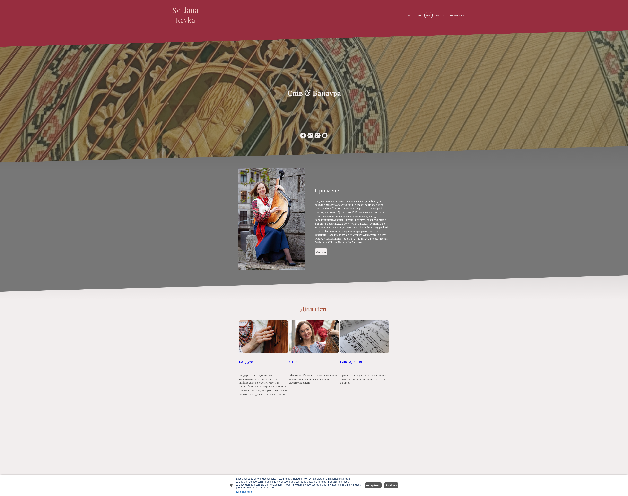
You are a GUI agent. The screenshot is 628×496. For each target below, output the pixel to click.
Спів (293, 361)
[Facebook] (303, 135)
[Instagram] (310, 135)
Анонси (321, 252)
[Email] (325, 135)
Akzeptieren (373, 485)
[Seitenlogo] (185, 27)
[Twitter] (318, 135)
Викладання (351, 361)
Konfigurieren (244, 491)
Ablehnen (391, 485)
